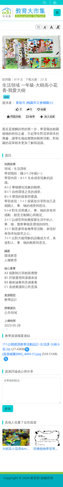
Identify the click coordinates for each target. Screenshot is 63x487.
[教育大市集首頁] (23, 12)
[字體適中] (51, 27)
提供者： (8, 102)
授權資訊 (10, 308)
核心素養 (10, 268)
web (6, 97)
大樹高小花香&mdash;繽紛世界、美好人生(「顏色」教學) (16, 448)
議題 (7, 251)
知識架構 (10, 164)
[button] (41, 109)
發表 (8, 409)
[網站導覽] (55, 2)
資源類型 (10, 295)
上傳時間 (10, 321)
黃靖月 (21, 102)
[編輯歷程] (38, 27)
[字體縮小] (45, 27)
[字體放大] (58, 27)
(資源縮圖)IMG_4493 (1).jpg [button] (21, 354)
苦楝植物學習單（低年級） (47, 448)
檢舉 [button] (32, 116)
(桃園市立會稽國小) (39, 102)
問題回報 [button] (15, 116)
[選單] (57, 12)
